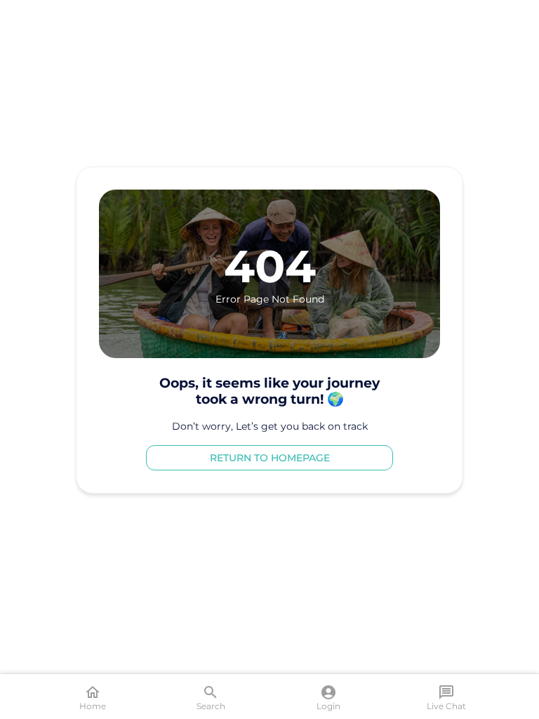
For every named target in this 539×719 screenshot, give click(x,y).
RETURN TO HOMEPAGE (270, 457)
